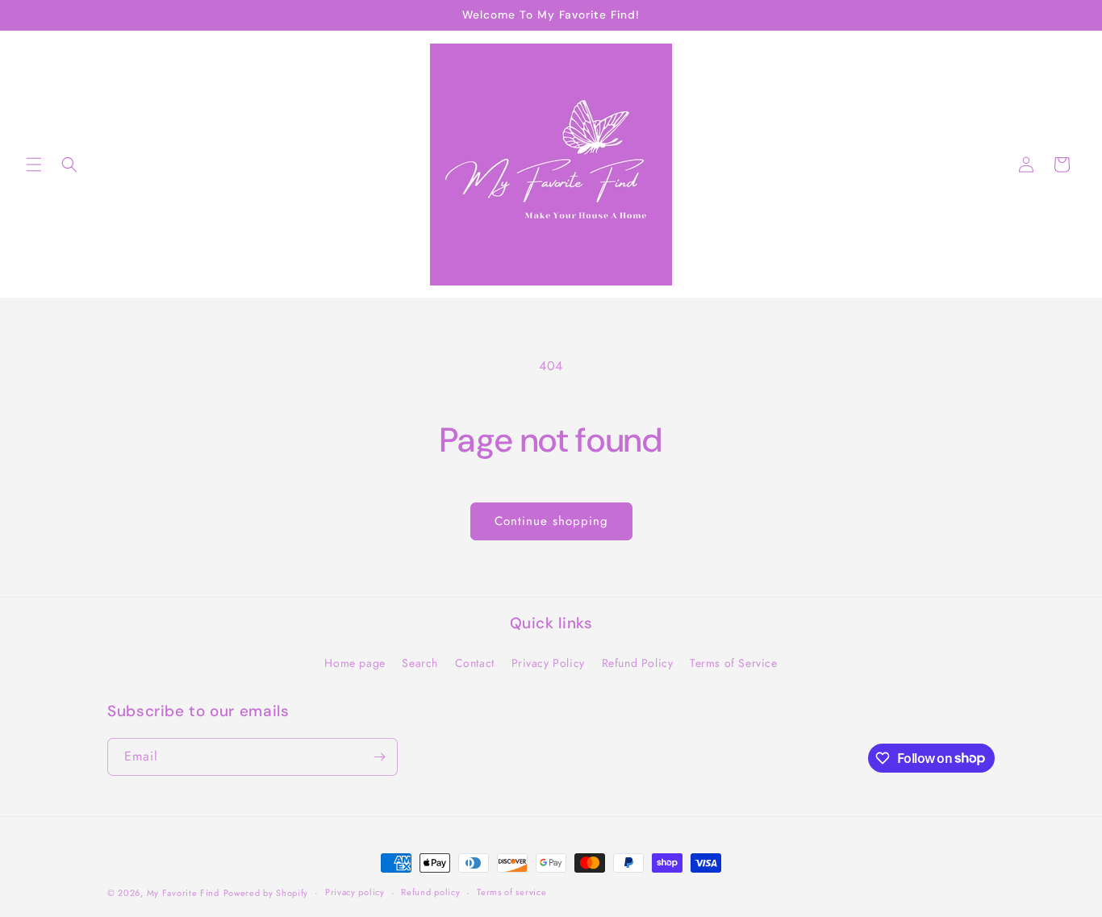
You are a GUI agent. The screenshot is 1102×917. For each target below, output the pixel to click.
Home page (354, 663)
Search (420, 663)
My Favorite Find (183, 892)
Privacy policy (355, 892)
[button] (34, 164)
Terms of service (511, 892)
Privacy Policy (548, 663)
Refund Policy (638, 663)
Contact (475, 663)
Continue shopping (551, 521)
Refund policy (430, 892)
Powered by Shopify (266, 892)
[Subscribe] (379, 757)
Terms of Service (734, 663)
